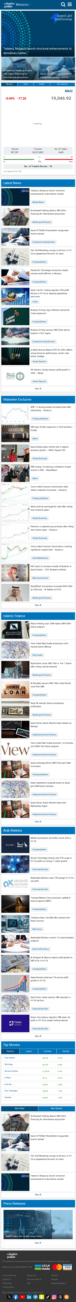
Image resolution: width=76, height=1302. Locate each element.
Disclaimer (31, 1275)
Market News (38, 202)
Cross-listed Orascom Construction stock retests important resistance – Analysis (49, 488)
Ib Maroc (8, 1078)
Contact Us (7, 1279)
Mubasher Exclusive (17, 399)
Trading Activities (40, 419)
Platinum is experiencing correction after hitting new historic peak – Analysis (52, 528)
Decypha (54, 1279)
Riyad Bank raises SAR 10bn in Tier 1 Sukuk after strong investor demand (51, 665)
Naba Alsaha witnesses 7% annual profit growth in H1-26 (49, 979)
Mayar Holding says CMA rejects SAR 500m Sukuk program (51, 625)
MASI (69, 91)
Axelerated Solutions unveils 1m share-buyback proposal (52, 939)
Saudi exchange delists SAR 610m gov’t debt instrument (51, 765)
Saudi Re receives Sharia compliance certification (47, 705)
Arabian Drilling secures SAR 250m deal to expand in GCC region (50, 332)
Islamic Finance (14, 616)
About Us (54, 1275)
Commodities (62, 84)
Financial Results (40, 869)
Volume (65, 1051)
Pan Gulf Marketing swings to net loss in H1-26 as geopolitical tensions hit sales (51, 252)
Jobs (29, 1283)
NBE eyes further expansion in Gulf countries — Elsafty (52, 429)
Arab (26, 84)
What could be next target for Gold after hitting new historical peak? (51, 508)
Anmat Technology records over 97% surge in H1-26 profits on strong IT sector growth (51, 860)
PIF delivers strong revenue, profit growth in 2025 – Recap (50, 371)
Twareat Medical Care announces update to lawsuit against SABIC (50, 899)
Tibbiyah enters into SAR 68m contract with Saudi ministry (50, 919)
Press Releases (14, 1203)
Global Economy (40, 459)
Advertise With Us (34, 1279)
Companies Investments (44, 242)
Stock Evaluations (40, 558)
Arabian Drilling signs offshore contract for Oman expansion (50, 312)
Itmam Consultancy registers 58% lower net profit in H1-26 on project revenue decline (50, 1019)
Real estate (37, 655)
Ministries (37, 929)
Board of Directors (41, 949)
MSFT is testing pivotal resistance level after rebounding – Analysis (51, 409)
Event (35, 439)
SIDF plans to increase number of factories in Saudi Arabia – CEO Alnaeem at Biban (51, 568)
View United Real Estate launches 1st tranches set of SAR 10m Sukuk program (52, 745)
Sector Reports (39, 361)
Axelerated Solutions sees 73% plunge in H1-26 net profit (52, 880)
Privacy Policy (8, 1287)
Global (41, 84)
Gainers (10, 1051)
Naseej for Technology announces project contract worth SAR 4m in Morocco (49, 272)
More (37, 388)
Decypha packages (58, 1283)
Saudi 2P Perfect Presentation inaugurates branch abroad (50, 232)
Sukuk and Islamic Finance (44, 735)
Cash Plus (8, 1084)
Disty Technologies (11, 1091)
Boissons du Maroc (11, 1071)
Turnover (47, 1051)
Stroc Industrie (10, 1058)
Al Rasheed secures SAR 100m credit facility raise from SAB (51, 685)
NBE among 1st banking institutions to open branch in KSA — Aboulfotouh (51, 468)
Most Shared (56, 1108)
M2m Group (9, 1064)
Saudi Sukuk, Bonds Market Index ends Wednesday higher (48, 804)
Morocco (9, 84)
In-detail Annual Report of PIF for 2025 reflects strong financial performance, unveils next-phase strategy (51, 353)
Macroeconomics (40, 578)
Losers (29, 1051)
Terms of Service (9, 1275)
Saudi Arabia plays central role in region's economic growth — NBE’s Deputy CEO (50, 449)
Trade (35, 302)
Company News (39, 262)
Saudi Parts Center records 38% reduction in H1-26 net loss (51, 999)
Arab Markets (12, 830)
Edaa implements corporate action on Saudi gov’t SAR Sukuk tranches (50, 784)
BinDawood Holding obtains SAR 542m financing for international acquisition (48, 212)
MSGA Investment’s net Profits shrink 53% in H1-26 (51, 840)
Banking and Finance (42, 222)
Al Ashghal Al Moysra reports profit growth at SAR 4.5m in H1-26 (51, 959)
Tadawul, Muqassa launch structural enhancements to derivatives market (48, 192)
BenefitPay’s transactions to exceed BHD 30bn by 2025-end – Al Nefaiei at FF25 (51, 588)
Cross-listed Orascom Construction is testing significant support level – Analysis (51, 548)
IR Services (7, 1283)
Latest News (12, 183)
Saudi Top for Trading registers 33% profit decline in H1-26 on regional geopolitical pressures (50, 293)
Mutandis (8, 1097)
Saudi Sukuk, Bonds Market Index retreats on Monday (51, 725)
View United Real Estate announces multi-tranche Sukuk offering (50, 645)
